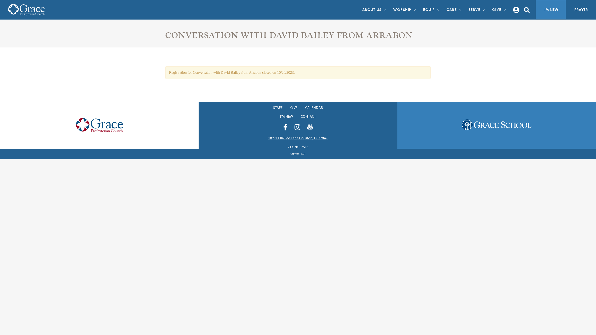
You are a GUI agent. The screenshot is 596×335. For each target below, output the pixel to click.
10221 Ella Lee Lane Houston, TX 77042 (298, 138)
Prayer (581, 9)
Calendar (314, 107)
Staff (278, 107)
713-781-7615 (298, 146)
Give (294, 107)
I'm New (550, 9)
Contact (308, 116)
